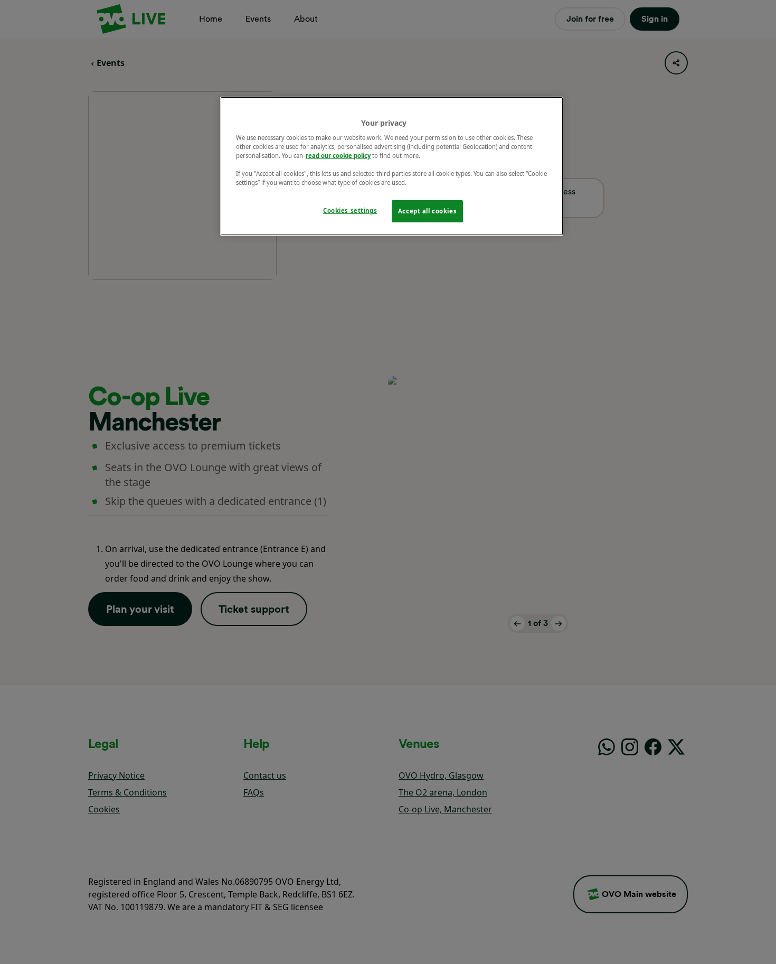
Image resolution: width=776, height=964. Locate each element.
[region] (391, 166)
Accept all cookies (427, 211)
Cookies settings (350, 210)
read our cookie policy (338, 156)
